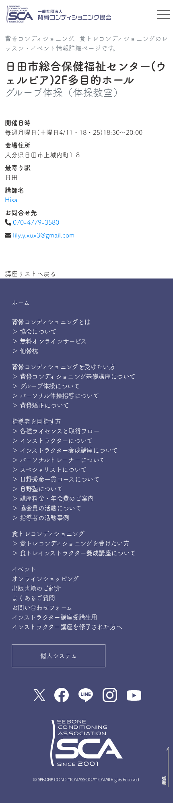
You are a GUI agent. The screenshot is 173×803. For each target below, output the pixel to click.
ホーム (20, 302)
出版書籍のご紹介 (36, 588)
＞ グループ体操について (46, 386)
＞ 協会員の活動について (46, 508)
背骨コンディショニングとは (51, 322)
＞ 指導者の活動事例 (40, 517)
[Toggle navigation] (163, 14)
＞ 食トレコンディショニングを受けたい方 (70, 543)
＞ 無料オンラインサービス (49, 341)
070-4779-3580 (36, 222)
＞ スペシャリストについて (49, 469)
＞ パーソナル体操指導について (55, 395)
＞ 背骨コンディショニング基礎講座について (74, 376)
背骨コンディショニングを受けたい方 (63, 367)
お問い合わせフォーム (42, 607)
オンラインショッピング (45, 578)
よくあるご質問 (33, 598)
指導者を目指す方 (36, 421)
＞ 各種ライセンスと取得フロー (55, 431)
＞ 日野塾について (37, 489)
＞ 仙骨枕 (25, 351)
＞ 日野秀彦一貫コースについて (55, 479)
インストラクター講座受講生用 (54, 617)
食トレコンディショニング (48, 534)
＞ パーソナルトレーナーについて (58, 460)
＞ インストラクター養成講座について (64, 450)
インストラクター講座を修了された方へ (67, 627)
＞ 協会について (34, 331)
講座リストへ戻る (30, 273)
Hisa (11, 200)
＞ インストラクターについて (52, 440)
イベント (24, 569)
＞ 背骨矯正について (40, 405)
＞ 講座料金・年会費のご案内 (53, 498)
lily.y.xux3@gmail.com (43, 235)
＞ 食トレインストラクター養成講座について (74, 553)
